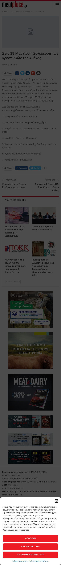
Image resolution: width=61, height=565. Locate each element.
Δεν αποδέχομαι (30, 546)
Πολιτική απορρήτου (38, 561)
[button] (56, 501)
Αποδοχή (30, 538)
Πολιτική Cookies (19, 561)
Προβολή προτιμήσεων (30, 554)
